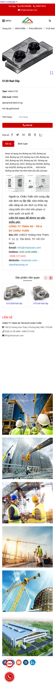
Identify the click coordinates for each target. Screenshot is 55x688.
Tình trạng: (7, 117)
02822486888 (26, 6)
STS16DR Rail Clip (14, 303)
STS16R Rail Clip (40, 303)
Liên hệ (28, 125)
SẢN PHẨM (20, 28)
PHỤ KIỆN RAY (35, 28)
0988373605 (40, 6)
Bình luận (23, 143)
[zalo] (32, 662)
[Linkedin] (23, 134)
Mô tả (8, 143)
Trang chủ (6, 28)
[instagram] (26, 662)
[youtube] (19, 662)
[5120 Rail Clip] (27, 20)
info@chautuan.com (28, 10)
